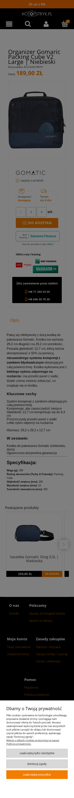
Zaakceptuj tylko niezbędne (37, 753)
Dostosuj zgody (37, 763)
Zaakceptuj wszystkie (37, 774)
